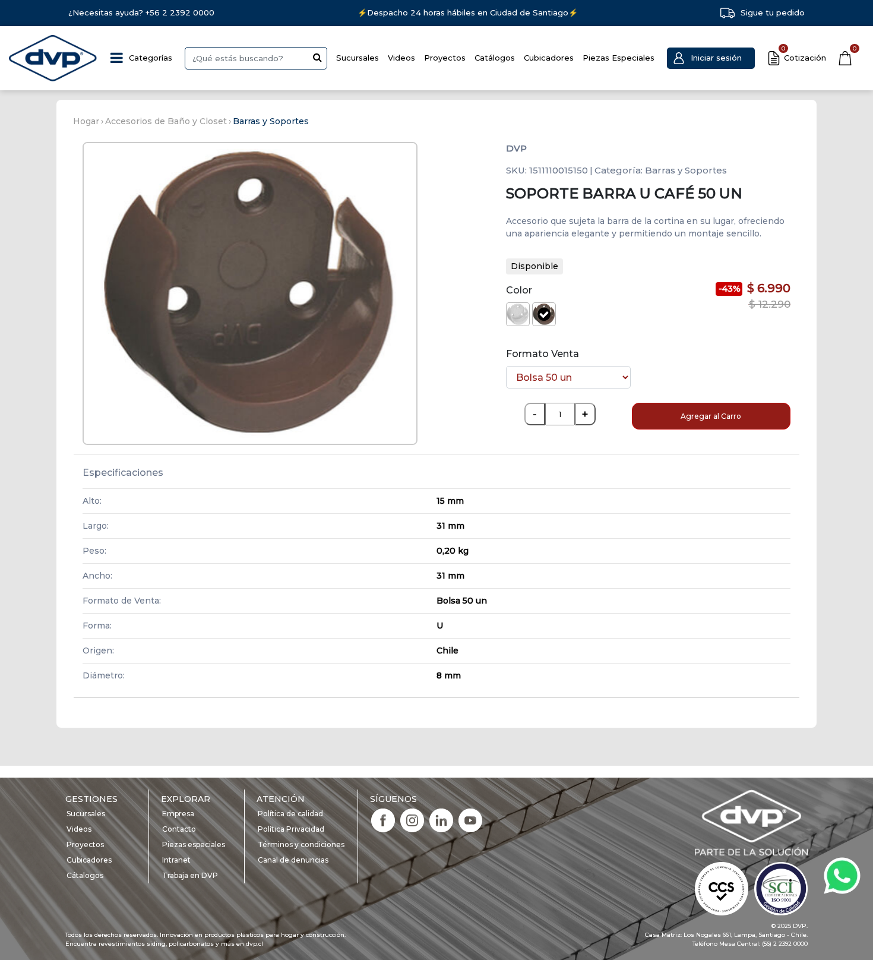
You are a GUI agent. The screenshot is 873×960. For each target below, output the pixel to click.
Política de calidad (290, 813)
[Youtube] (470, 819)
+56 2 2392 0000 (180, 12)
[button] (711, 58)
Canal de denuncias (293, 859)
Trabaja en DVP (190, 875)
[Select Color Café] (544, 314)
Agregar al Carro (711, 416)
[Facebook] (383, 819)
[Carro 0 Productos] (845, 58)
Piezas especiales (193, 844)
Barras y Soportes (271, 121)
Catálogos (495, 57)
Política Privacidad (291, 829)
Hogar (86, 121)
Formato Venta (542, 353)
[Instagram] (412, 819)
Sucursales (357, 57)
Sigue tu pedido (773, 12)
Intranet (176, 859)
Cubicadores (549, 57)
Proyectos (445, 57)
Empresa (178, 813)
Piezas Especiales (618, 57)
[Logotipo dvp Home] (53, 58)
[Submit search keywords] (317, 57)
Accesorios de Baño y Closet (166, 121)
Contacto (179, 829)
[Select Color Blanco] (518, 314)
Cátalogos (85, 875)
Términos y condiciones (301, 844)
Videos (401, 57)
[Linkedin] (441, 819)
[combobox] (256, 58)
